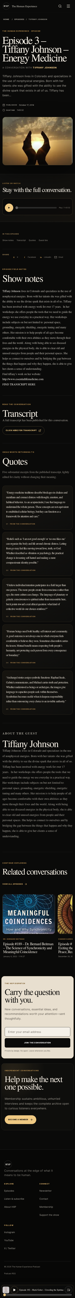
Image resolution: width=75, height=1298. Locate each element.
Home (6, 19)
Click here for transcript (21, 430)
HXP (8, 1164)
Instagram (9, 1232)
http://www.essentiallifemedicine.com (22, 379)
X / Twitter (10, 1248)
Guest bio (43, 240)
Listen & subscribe (14, 1198)
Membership (46, 1206)
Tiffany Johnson (11, 291)
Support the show (49, 1214)
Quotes (32, 240)
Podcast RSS (10, 1273)
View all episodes (12, 884)
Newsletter (45, 1190)
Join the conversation (37, 1043)
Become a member (18, 1119)
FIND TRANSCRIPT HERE (18, 384)
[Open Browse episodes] (68, 1290)
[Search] (60, 6)
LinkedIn (45, 257)
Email (58, 257)
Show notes (8, 240)
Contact (43, 1198)
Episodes (19, 19)
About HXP (10, 1206)
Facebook (29, 257)
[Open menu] (68, 6)
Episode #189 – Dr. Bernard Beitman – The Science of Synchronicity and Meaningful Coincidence (28, 948)
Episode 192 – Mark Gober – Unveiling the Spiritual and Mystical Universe (41, 1289)
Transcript (21, 240)
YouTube (9, 1240)
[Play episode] (14, 1290)
